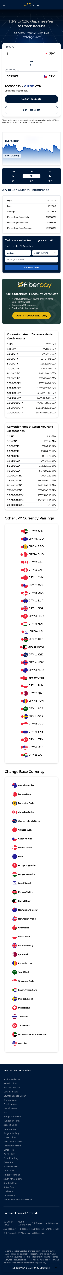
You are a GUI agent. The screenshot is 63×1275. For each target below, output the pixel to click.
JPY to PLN (36, 685)
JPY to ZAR (36, 754)
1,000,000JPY (15, 402)
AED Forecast (10, 1228)
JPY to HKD (36, 616)
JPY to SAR (36, 708)
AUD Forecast (52, 1223)
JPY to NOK (36, 662)
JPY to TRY (36, 739)
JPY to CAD (36, 562)
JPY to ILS (36, 631)
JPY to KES (36, 639)
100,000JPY (14, 383)
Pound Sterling (25, 945)
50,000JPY (13, 373)
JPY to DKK (36, 592)
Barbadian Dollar (26, 803)
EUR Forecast (38, 1223)
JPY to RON (36, 700)
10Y (50, 181)
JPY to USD (36, 747)
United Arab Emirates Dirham (32, 1034)
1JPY (10, 344)
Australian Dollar (26, 785)
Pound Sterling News (24, 1223)
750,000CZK (14, 490)
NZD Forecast (38, 1233)
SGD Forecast (38, 1228)
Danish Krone (25, 847)
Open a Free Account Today (31, 315)
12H (13, 171)
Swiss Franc (24, 1007)
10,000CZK (13, 461)
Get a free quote (31, 99)
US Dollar (22, 1043)
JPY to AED (36, 531)
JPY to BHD (36, 554)
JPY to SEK (36, 716)
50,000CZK (13, 465)
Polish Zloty (24, 936)
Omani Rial (23, 927)
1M (13, 176)
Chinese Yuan (25, 829)
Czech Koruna (25, 838)
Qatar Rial (23, 954)
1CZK (10, 436)
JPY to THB (36, 731)
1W (50, 171)
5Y (31, 181)
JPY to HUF (36, 623)
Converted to (12, 69)
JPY (52, 53)
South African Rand (27, 990)
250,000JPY (14, 388)
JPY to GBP (36, 608)
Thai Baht (23, 1016)
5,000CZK (13, 456)
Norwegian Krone (27, 918)
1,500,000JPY (15, 407)
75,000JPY (13, 378)
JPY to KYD (36, 654)
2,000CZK (13, 451)
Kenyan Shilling (25, 892)
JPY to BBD (36, 546)
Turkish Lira (23, 1025)
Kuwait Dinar (24, 901)
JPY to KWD (36, 646)
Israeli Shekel (24, 883)
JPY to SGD (36, 724)
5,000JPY (12, 363)
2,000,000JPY (15, 412)
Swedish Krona (25, 999)
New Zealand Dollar (28, 910)
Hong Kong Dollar (27, 865)
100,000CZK (14, 475)
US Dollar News (8, 1223)
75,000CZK (13, 470)
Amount (9, 46)
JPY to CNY (36, 577)
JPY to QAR (36, 693)
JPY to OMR (36, 677)
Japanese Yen (10, 1129)
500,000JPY (14, 393)
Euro (20, 856)
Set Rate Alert (31, 109)
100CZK (12, 441)
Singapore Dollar (26, 981)
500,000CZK (14, 485)
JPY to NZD (36, 670)
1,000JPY (12, 353)
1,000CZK (13, 446)
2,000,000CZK (15, 505)
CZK (51, 76)
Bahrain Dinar (25, 794)
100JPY (11, 349)
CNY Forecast (24, 1233)
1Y (50, 176)
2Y (13, 181)
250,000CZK (14, 480)
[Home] (31, 285)
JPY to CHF (36, 569)
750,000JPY (14, 398)
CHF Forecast (10, 1233)
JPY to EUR (36, 600)
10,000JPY (13, 368)
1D (31, 171)
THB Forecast (24, 1228)
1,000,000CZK (15, 495)
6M (31, 176)
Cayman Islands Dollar (29, 821)
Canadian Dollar (26, 812)
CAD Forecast (52, 1228)
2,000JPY (12, 358)
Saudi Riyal (23, 972)
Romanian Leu (25, 963)
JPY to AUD (36, 538)
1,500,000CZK (15, 500)
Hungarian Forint (26, 874)
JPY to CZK (36, 585)
